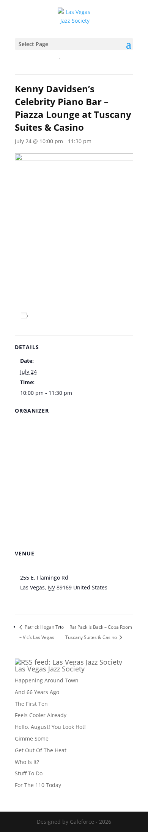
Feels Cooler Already (40, 715)
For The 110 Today (38, 785)
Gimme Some (32, 738)
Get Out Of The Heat (40, 750)
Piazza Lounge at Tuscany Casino (62, 567)
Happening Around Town (47, 680)
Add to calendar (54, 315)
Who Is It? (27, 762)
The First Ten (31, 703)
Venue (28, 424)
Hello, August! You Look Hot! (50, 726)
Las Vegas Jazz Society (50, 668)
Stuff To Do (29, 773)
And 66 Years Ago (37, 692)
